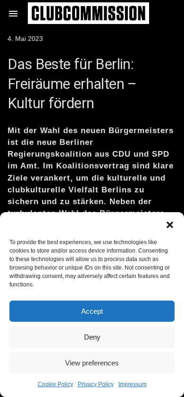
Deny (92, 337)
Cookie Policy (55, 384)
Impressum (132, 384)
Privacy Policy (96, 384)
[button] (170, 224)
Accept (92, 311)
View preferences (92, 363)
